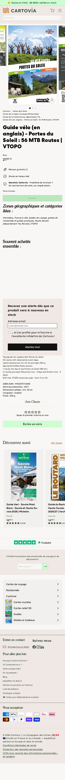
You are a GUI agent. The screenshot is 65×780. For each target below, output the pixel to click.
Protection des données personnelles (23, 749)
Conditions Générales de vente (19, 745)
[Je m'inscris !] (45, 566)
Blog (5, 677)
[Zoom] (52, 100)
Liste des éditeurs (10, 689)
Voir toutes (56, 443)
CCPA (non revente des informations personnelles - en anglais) (30, 755)
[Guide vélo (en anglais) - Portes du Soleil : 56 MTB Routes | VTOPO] (33, 268)
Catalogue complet (11, 693)
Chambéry (8, 218)
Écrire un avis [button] (32, 424)
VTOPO (34, 223)
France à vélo (21, 218)
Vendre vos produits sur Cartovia (17, 685)
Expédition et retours (12, 681)
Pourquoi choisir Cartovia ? (15, 660)
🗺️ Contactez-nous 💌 (13, 664)
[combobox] (32, 17)
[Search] (60, 17)
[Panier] (52, 10)
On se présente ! (10, 673)
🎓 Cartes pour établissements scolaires (21, 697)
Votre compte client (11, 669)
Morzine (25, 223)
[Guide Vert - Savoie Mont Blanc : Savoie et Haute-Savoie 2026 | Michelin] (23, 488)
